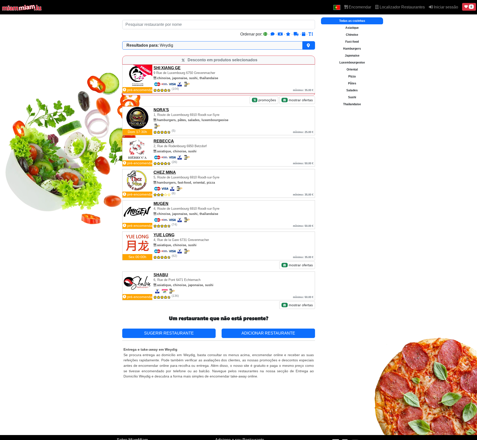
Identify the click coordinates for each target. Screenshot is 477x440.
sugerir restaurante (169, 333)
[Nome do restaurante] (311, 34)
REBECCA (164, 141)
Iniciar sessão (445, 7)
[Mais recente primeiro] (304, 34)
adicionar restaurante (268, 333)
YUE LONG (164, 235)
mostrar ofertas (300, 100)
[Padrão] (265, 34)
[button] (336, 7)
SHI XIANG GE (167, 68)
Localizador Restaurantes (402, 7)
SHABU (161, 275)
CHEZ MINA (165, 172)
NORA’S (161, 110)
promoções (266, 100)
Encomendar (359, 7)
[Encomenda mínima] (281, 34)
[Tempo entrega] (297, 34)
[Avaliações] (273, 34)
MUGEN (161, 204)
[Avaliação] (288, 34)
